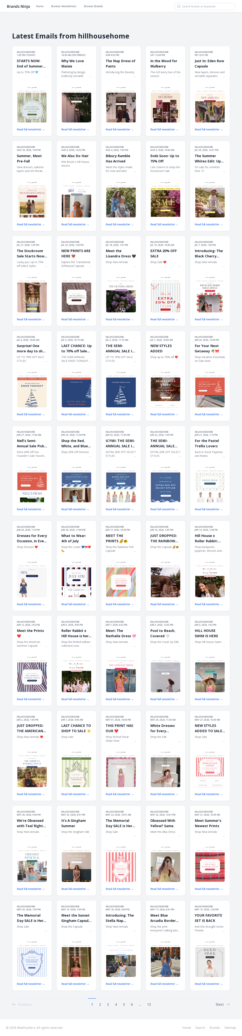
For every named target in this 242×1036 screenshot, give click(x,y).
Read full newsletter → (31, 129)
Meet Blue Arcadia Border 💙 (163, 918)
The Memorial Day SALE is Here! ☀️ (32, 918)
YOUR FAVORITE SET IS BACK (208, 918)
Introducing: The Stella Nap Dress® (120, 918)
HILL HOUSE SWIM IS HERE (206, 633)
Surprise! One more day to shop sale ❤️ (32, 348)
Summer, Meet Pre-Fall (29, 158)
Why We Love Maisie (72, 63)
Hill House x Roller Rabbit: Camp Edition (206, 538)
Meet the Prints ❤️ (30, 633)
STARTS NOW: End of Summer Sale (30, 64)
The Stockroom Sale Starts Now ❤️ (30, 253)
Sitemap (230, 1028)
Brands (215, 1028)
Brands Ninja (18, 6)
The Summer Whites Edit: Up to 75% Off (208, 159)
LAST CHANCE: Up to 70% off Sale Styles (76, 348)
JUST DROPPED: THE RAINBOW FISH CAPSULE (163, 538)
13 (149, 1004)
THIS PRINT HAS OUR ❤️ (119, 728)
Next (220, 1004)
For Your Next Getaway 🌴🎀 (207, 348)
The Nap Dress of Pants (120, 63)
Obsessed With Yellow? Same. (162, 823)
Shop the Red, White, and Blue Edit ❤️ (74, 443)
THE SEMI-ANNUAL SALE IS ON (120, 348)
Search (200, 1028)
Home (39, 6)
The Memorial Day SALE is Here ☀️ (120, 823)
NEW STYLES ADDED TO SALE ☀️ (208, 728)
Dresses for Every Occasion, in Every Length (32, 538)
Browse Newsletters (63, 6)
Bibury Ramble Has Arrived (118, 158)
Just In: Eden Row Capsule (209, 63)
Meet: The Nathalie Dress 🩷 (121, 633)
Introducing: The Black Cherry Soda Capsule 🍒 (209, 253)
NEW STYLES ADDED (161, 348)
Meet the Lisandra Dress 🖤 (121, 253)
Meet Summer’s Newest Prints (208, 823)
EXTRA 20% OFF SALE (163, 253)
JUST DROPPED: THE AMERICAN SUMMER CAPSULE (30, 728)
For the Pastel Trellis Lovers (207, 443)
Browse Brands (93, 6)
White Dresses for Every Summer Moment (165, 728)
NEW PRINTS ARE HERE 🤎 (76, 253)
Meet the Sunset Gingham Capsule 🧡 (76, 918)
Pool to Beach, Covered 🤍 (162, 633)
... (140, 1004)
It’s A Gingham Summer (73, 823)
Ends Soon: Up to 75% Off (164, 158)
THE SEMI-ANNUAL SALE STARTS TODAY (163, 443)
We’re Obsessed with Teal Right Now (30, 823)
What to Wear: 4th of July (73, 538)
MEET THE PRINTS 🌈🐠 (117, 538)
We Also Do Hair (75, 156)
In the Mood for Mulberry (163, 63)
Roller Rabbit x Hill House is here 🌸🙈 (76, 633)
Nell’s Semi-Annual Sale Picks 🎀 (31, 443)
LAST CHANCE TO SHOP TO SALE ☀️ (76, 728)
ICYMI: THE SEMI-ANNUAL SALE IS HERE (120, 443)
